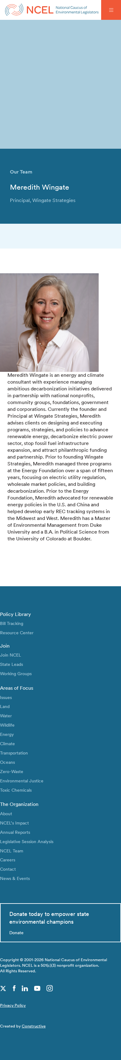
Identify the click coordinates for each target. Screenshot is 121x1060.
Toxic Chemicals (16, 790)
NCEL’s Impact (14, 822)
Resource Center (17, 632)
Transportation (14, 752)
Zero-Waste (11, 771)
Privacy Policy (13, 1005)
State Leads (11, 664)
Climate (7, 743)
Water (6, 715)
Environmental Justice (21, 780)
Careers (7, 859)
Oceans (7, 762)
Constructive (34, 1026)
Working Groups (16, 673)
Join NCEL (10, 655)
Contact (8, 869)
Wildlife (7, 725)
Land (5, 706)
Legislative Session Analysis (26, 841)
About (6, 813)
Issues (6, 697)
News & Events (15, 878)
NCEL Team (11, 850)
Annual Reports (15, 832)
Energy (7, 734)
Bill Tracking (11, 623)
